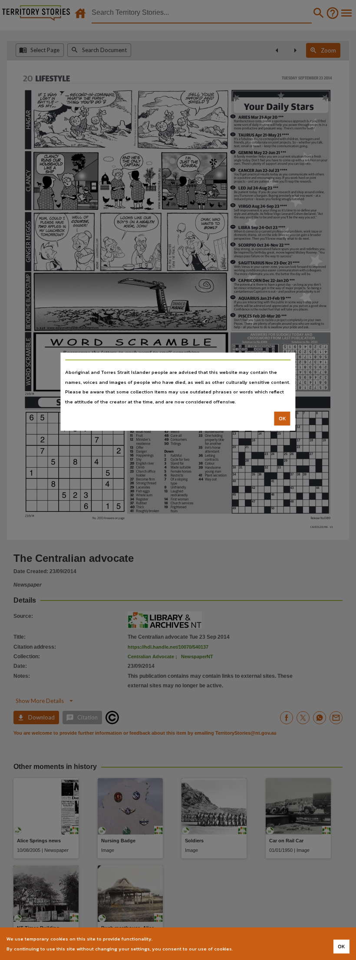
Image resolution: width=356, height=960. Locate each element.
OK (282, 418)
